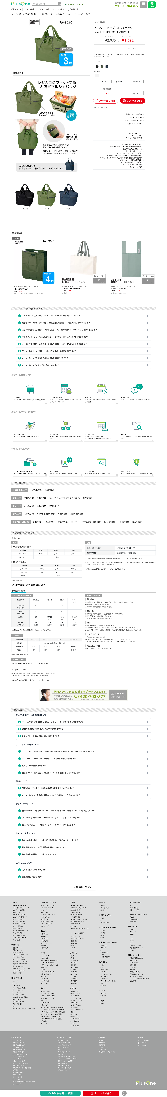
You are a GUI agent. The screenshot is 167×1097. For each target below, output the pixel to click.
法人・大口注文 (58, 9)
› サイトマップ (16, 1079)
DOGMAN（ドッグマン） (77, 921)
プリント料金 (29, 9)
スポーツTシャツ (17, 999)
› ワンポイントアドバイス (64, 1068)
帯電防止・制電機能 (77, 1009)
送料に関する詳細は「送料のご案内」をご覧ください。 (28, 585)
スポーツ (103, 996)
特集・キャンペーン (135, 955)
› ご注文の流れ (16, 1040)
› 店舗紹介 (101, 1040)
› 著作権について (62, 1070)
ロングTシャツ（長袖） (19, 910)
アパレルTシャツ (17, 912)
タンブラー (103, 933)
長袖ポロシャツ (17, 950)
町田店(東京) (87, 498)
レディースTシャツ (18, 919)
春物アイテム (133, 960)
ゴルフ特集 (133, 981)
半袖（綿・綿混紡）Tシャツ (20, 905)
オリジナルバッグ (46, 14)
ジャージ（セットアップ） (19, 988)
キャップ (102, 902)
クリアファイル (104, 948)
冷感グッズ (103, 983)
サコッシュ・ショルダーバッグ (50, 965)
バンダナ (103, 910)
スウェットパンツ (47, 912)
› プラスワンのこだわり (18, 1061)
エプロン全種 (75, 1026)
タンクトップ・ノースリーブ (20, 937)
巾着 (43, 969)
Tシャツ (14, 902)
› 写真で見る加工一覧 (63, 1043)
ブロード (73, 969)
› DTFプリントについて (63, 1047)
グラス (102, 937)
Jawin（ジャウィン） (76, 912)
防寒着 (44, 945)
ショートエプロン (76, 998)
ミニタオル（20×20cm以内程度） (51, 1016)
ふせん (102, 954)
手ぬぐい (44, 1021)
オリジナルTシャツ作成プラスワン (24, 14)
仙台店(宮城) (49, 490)
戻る (124, 1094)
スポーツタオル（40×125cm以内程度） (53, 1012)
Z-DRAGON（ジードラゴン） (79, 919)
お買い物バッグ (46, 974)
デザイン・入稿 (43, 9)
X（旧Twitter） (144, 1040)
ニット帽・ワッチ (104, 908)
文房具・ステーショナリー (108, 942)
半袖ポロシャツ (17, 948)
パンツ (15, 983)
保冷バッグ (45, 979)
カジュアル (45, 941)
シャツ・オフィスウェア (77, 938)
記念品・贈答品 (134, 919)
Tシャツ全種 (16, 940)
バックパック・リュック (48, 972)
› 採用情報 (101, 1045)
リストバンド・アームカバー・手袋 (139, 915)
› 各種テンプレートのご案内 (65, 1061)
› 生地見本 (60, 1054)
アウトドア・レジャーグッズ (108, 981)
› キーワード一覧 (17, 1077)
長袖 (72, 956)
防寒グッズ (45, 948)
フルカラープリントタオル (49, 998)
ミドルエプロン (75, 996)
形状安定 (74, 981)
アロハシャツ (133, 967)
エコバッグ (60, 14)
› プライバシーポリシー (105, 1047)
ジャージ (15, 981)
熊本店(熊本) (137, 522)
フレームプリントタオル (48, 996)
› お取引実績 (102, 1049)
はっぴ (102, 920)
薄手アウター (46, 934)
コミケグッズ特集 (135, 972)
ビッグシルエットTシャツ (20, 917)
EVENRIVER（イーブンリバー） (80, 928)
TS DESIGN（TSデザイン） (78, 908)
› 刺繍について (61, 1049)
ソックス (102, 990)
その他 (132, 950)
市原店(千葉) (41, 498)
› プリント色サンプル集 (63, 1052)
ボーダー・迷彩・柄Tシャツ (20, 931)
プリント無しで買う (107, 100)
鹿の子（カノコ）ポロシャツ (20, 955)
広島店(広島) (63, 522)
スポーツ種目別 (17, 1004)
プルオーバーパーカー (48, 905)
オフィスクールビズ (76, 936)
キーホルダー (104, 969)
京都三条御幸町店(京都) (46, 514)
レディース (45, 919)
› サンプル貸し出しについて (20, 1054)
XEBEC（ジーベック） (77, 915)
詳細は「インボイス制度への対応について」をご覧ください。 (30, 680)
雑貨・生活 (103, 962)
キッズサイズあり (17, 973)
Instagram (143, 1045)
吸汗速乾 (74, 979)
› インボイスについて (18, 1065)
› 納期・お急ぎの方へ (18, 1043)
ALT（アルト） (74, 926)
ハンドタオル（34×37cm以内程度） (52, 1014)
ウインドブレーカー (18, 990)
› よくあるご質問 (16, 1075)
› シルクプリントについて (64, 1045)
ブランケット (103, 972)
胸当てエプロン (75, 991)
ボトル (102, 935)
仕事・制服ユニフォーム (136, 948)
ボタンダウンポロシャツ (20, 961)
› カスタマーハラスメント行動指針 (22, 1068)
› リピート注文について (18, 1059)
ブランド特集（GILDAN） (136, 958)
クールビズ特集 (134, 963)
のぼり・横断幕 (134, 908)
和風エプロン (75, 1016)
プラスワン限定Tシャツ (19, 935)
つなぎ (102, 918)
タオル (43, 988)
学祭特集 (132, 969)
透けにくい (74, 983)
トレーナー (45, 910)
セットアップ (45, 926)
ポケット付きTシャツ (18, 926)
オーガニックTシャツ (19, 915)
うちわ (102, 965)
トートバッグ (45, 956)
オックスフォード (76, 967)
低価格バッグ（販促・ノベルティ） (51, 960)
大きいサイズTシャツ (19, 924)
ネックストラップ (105, 976)
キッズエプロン (75, 1021)
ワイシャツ (73, 952)
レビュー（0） (130, 49)
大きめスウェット (47, 917)
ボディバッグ (45, 981)
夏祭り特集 (133, 965)
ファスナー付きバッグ (48, 963)
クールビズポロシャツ (19, 966)
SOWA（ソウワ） (75, 910)
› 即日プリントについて (18, 1045)
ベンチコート (46, 938)
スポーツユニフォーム (136, 945)
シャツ (131, 938)
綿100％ (73, 965)
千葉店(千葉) (29, 498)
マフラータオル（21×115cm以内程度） (53, 1009)
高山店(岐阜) (29, 506)
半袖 (72, 958)
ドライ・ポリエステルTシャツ (21, 908)
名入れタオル (46, 1000)
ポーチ (44, 976)
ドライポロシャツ (18, 952)
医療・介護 (74, 941)
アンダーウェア (104, 922)
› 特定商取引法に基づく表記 (106, 1052)
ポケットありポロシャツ (19, 959)
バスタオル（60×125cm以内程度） (52, 1019)
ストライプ (74, 974)
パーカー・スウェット (48, 902)
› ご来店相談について (18, 1047)
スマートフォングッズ (106, 974)
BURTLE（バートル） (77, 905)
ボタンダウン (75, 972)
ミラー (102, 967)
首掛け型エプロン (76, 1005)
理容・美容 (74, 943)
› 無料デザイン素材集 (63, 1065)
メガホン (132, 917)
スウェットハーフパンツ (48, 915)
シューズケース (46, 983)
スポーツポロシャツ (18, 1002)
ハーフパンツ (16, 985)
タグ (131, 905)
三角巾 (73, 1023)
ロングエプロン (75, 993)
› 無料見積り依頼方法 (18, 1049)
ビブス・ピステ (17, 992)
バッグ (43, 952)
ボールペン (103, 945)
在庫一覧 (137, 81)
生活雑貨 (103, 985)
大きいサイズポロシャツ (20, 964)
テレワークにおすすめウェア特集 (139, 979)
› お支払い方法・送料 (18, 1052)
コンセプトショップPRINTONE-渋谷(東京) (64, 498)
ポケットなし (74, 960)
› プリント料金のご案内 (19, 1056)
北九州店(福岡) (109, 522)
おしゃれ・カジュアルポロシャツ (22, 968)
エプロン (73, 988)
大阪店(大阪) (29, 514)
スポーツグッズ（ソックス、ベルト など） (24, 1008)
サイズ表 (103, 81)
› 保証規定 (15, 1070)
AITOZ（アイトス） (76, 917)
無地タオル (45, 1005)
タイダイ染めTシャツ (19, 933)
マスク (101, 1000)
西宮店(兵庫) (62, 514)
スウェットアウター (47, 921)
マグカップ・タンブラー (107, 927)
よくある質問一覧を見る (82, 887)
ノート (102, 950)
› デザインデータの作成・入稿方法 (67, 1059)
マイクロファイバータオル (49, 993)
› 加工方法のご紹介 (63, 1040)
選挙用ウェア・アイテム (136, 974)
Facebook (143, 1043)
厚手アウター (46, 936)
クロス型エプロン (76, 1000)
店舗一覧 (74, 9)
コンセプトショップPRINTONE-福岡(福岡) (86, 522)
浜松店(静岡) (41, 506)
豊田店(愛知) (54, 506)
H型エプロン (75, 1003)
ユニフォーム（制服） (77, 933)
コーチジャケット (47, 943)
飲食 (72, 945)
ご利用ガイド (16, 9)
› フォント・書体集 (62, 1063)
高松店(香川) (37, 522)
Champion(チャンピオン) (20, 997)
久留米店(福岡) (124, 522)
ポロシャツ (15, 944)
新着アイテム (133, 926)
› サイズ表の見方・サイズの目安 (66, 1056)
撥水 (72, 1012)
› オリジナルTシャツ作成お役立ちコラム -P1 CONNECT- (23, 1083)
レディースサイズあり (19, 971)
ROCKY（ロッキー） (76, 924)
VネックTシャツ (17, 928)
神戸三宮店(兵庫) (77, 514)
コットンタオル (46, 991)
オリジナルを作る (102, 1093)
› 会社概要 (101, 1043)
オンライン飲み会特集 (136, 976)
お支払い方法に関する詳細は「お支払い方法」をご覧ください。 (31, 630)
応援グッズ (133, 921)
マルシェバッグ (46, 967)
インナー (15, 1006)
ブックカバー (104, 952)
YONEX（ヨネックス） (19, 995)
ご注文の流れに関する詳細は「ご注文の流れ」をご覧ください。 (105, 569)
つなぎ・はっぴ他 (105, 915)
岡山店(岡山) (50, 522)
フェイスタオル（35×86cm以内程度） (53, 1007)
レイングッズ (104, 979)
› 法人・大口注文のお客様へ (20, 1063)
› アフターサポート (17, 1072)
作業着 (72, 902)
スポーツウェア (16, 978)
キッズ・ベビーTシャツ (19, 921)
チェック (73, 976)
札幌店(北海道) (36, 490)
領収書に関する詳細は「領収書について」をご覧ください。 (30, 663)
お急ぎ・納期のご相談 (62, 1093)
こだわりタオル (46, 1003)
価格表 (120, 81)
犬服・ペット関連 (134, 910)
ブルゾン (44, 931)
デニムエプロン (75, 1019)
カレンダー (133, 912)
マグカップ (103, 930)
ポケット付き (74, 1007)
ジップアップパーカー (48, 908)
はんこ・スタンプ (105, 957)
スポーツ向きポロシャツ (20, 957)
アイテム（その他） (134, 902)
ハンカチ (44, 1023)
